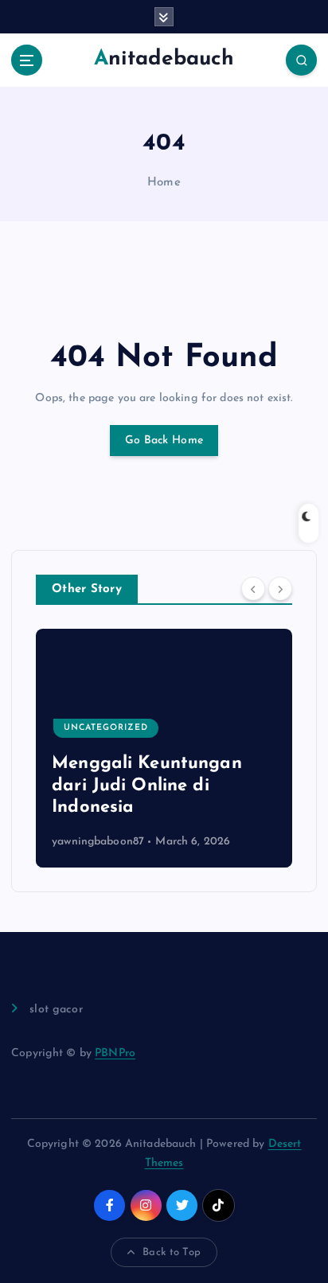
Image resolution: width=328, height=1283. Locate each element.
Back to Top (172, 1252)
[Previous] (253, 588)
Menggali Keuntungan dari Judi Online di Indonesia (147, 786)
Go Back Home (164, 441)
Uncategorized (106, 727)
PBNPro (115, 1053)
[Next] (280, 588)
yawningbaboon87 (98, 842)
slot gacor (55, 1010)
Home (164, 183)
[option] (164, 748)
